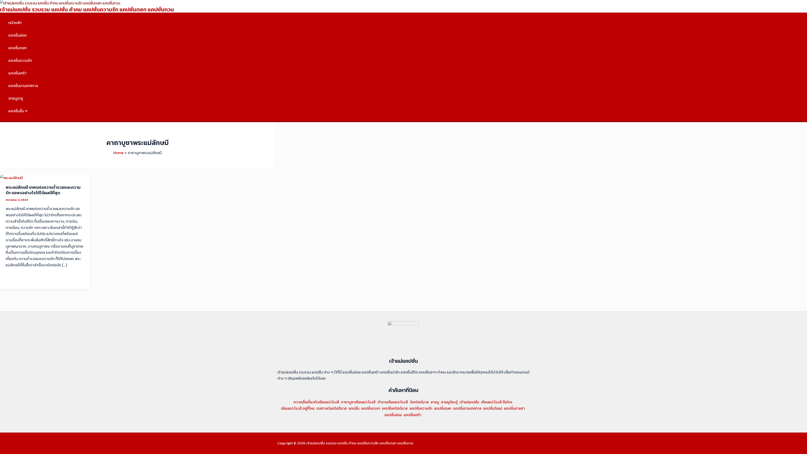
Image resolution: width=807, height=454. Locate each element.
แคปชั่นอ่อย (17, 35)
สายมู (435, 402)
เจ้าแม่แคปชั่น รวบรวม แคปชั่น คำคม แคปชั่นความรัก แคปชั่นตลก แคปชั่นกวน (87, 9)
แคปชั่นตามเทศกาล (23, 85)
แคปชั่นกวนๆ (370, 408)
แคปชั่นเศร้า (17, 73)
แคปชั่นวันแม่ (492, 408)
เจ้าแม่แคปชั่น (469, 402)
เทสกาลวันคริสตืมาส (331, 408)
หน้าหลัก (15, 22)
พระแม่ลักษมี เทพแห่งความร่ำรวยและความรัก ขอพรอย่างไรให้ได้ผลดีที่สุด (43, 190)
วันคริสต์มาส (419, 402)
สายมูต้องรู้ (449, 402)
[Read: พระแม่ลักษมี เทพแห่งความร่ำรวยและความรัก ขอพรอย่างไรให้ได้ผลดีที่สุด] (11, 178)
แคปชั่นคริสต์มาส (395, 408)
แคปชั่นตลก (17, 48)
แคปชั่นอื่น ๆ (17, 111)
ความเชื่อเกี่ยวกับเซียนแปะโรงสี (316, 402)
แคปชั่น (354, 408)
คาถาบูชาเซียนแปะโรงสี (358, 402)
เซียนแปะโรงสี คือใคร (496, 402)
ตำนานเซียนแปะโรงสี (392, 402)
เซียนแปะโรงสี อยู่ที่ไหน (298, 408)
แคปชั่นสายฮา (514, 408)
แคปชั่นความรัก (20, 60)
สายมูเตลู (15, 98)
